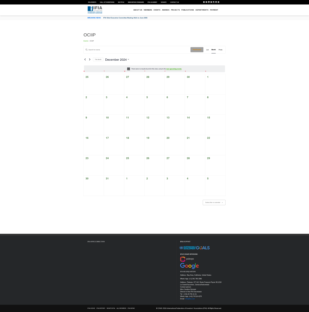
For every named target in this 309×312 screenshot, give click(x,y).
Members (148, 10)
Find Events (197, 49)
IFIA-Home (91, 308)
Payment (214, 10)
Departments (202, 10)
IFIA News (131, 308)
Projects (175, 10)
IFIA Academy (152, 2)
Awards (165, 10)
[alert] (154, 68)
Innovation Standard (136, 2)
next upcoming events (174, 69)
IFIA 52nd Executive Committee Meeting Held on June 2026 (125, 18)
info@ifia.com (190, 299)
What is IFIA (111, 308)
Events (157, 10)
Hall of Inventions (107, 2)
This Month (98, 59)
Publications (187, 10)
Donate (163, 2)
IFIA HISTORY (101, 308)
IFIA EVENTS (92, 2)
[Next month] (89, 59)
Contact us (174, 2)
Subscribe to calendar (212, 202)
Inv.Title (121, 2)
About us (137, 10)
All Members (121, 308)
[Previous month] (85, 59)
